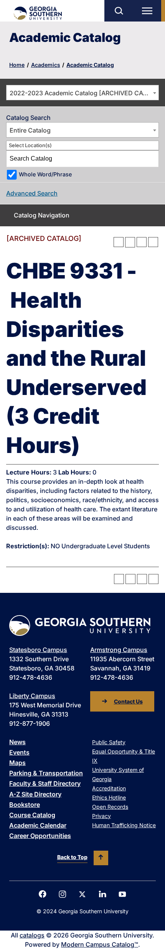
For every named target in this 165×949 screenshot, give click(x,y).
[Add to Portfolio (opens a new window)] (119, 242)
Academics (45, 64)
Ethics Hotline (109, 797)
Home (17, 64)
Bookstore (24, 804)
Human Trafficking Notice (124, 825)
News (17, 742)
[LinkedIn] (102, 894)
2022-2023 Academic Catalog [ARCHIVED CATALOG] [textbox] (84, 93)
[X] (82, 894)
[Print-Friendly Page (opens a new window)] (142, 242)
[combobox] (82, 92)
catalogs (32, 935)
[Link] (37, 13)
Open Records (110, 806)
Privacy (101, 816)
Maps (17, 762)
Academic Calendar (37, 825)
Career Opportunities (40, 835)
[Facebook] (42, 894)
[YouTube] (122, 894)
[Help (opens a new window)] (153, 242)
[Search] (151, 158)
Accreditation (109, 788)
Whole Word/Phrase (45, 174)
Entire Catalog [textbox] (30, 130)
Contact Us (128, 701)
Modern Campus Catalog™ (99, 944)
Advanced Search (32, 193)
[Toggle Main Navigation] (149, 11)
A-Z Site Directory (35, 794)
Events (19, 752)
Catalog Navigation (41, 215)
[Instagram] (62, 894)
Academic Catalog (90, 64)
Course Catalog (32, 815)
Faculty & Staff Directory (45, 783)
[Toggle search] (118, 11)
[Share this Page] (130, 242)
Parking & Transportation (46, 773)
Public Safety (108, 742)
